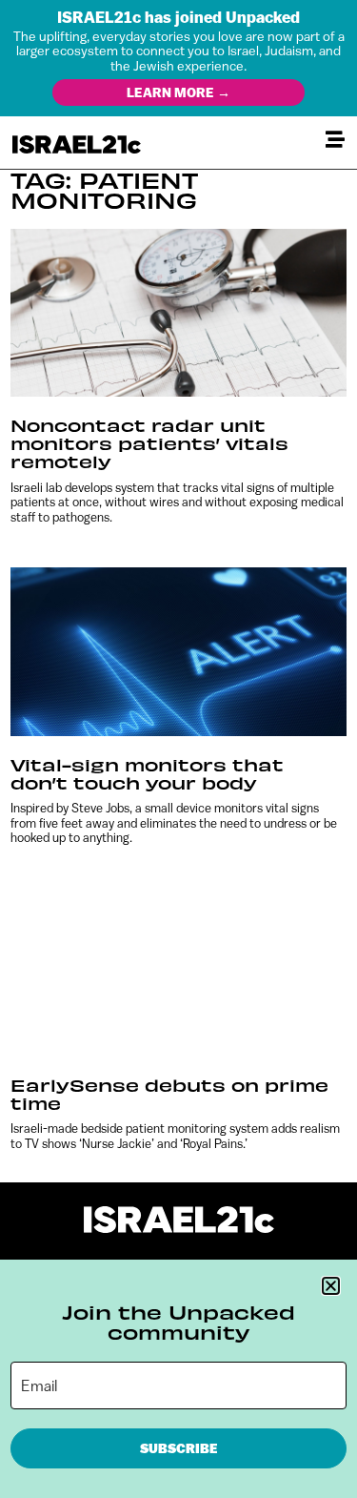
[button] (331, 1286)
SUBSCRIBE (179, 1448)
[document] (178, 749)
